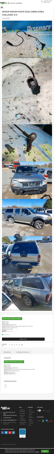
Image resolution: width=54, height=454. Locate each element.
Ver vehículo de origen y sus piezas (13, 318)
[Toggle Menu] (2, 8)
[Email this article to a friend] (22, 345)
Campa (30, 414)
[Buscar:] (28, 3)
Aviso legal (22, 413)
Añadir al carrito (23, 339)
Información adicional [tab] (22, 352)
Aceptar (45, 451)
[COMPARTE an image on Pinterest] (17, 345)
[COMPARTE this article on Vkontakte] (19, 345)
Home (30, 410)
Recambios (31, 412)
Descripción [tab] (7, 352)
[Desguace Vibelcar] (3, 3)
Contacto (31, 423)
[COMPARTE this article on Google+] (14, 345)
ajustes (37, 452)
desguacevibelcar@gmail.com (10, 420)
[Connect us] (2, 432)
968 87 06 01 (47, 2)
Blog (30, 425)
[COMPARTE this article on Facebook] (9, 345)
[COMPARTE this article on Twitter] (12, 345)
